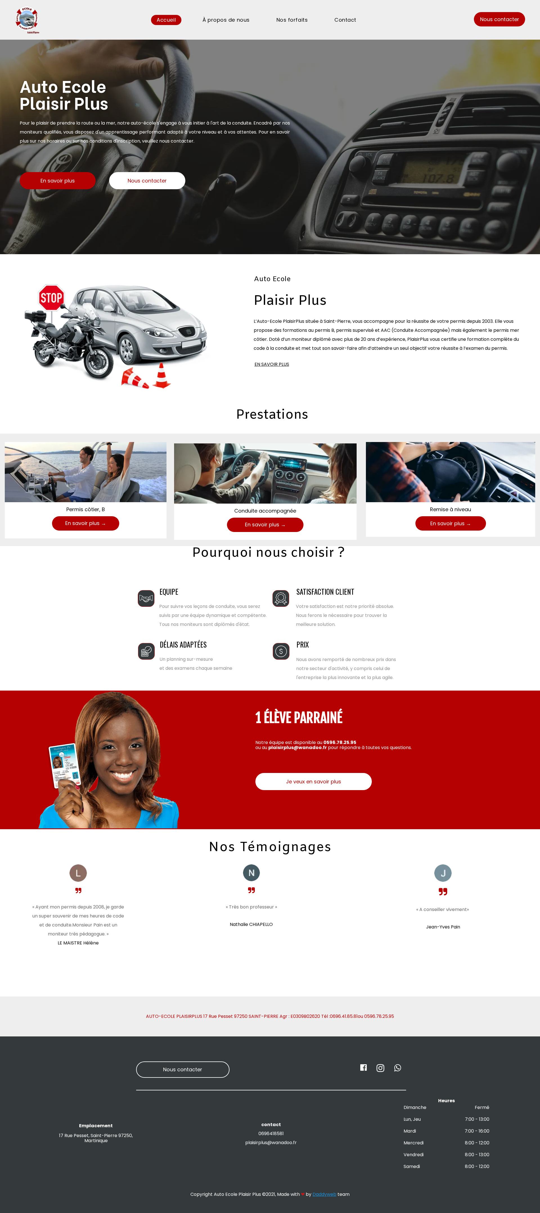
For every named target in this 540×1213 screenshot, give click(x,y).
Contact (345, 19)
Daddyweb (324, 1194)
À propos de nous (226, 19)
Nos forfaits (292, 19)
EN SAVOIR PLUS (272, 364)
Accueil (166, 19)
